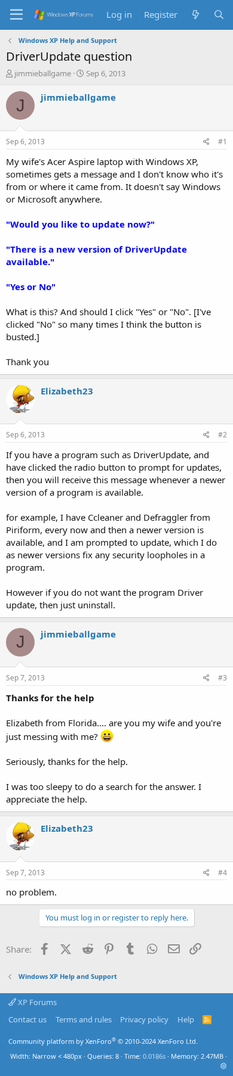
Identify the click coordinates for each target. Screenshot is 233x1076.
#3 (222, 678)
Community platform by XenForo (103, 1041)
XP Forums (36, 1002)
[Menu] (16, 15)
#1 (222, 141)
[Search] (219, 15)
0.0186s (154, 1056)
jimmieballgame (42, 73)
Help (185, 1019)
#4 (222, 872)
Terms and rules (84, 1019)
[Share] (206, 142)
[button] (223, 1065)
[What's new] (195, 15)
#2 (222, 435)
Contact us (27, 1019)
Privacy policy (144, 1019)
